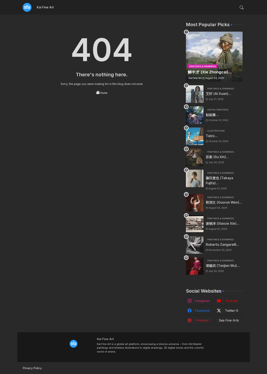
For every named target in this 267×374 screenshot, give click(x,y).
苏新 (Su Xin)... (217, 157)
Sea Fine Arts (229, 320)
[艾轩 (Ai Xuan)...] (194, 94)
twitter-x (231, 311)
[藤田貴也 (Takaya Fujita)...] (194, 178)
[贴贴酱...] (194, 115)
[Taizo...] (194, 136)
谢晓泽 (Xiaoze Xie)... (222, 223)
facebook (202, 311)
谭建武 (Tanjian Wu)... (223, 266)
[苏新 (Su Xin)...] (194, 157)
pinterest (202, 320)
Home (104, 92)
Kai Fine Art (45, 7)
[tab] (45, 7)
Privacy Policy (32, 368)
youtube (231, 301)
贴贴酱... (212, 115)
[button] (241, 7)
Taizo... (212, 136)
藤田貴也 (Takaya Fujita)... (219, 180)
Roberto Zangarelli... (222, 245)
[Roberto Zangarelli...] (194, 245)
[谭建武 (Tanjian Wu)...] (194, 266)
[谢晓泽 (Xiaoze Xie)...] (194, 224)
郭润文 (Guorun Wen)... (224, 202)
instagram (202, 301)
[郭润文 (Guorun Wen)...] (194, 203)
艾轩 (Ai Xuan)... (218, 94)
